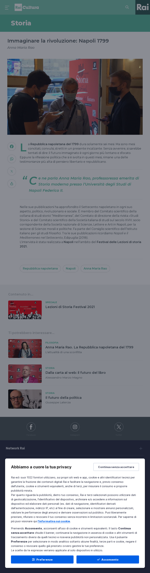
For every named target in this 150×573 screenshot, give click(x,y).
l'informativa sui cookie (54, 521)
